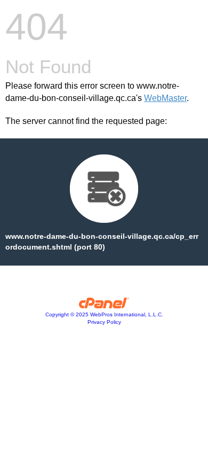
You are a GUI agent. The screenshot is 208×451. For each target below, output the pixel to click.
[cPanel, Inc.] (104, 305)
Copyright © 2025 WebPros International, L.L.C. (104, 314)
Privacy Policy (104, 322)
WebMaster (165, 98)
